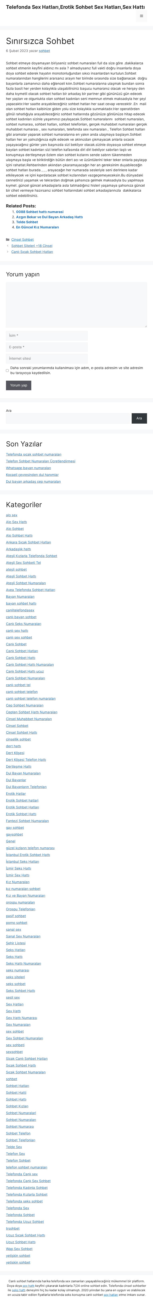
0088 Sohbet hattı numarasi (40, 212)
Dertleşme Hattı (18, 766)
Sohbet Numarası (20, 1127)
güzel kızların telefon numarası (30, 848)
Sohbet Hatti (16, 1093)
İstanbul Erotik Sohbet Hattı (28, 855)
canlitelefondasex (20, 610)
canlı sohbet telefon (22, 692)
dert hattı (13, 746)
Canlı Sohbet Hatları (22, 651)
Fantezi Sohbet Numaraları (27, 821)
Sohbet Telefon (18, 1133)
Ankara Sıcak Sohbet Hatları (28, 542)
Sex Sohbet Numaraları (24, 1038)
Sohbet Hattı (16, 1099)
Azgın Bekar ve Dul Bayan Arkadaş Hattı (49, 217)
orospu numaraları (20, 902)
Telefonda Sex (17, 1208)
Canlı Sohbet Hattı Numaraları (30, 665)
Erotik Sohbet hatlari (22, 800)
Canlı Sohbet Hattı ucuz (25, 671)
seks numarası (17, 970)
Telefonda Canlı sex (22, 1174)
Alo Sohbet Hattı (19, 536)
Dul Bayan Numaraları (23, 773)
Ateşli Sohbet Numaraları (26, 583)
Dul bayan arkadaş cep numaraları (33, 482)
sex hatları (111, 1295)
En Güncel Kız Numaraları (37, 227)
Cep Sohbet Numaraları (24, 705)
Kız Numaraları (17, 882)
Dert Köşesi (15, 753)
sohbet (11, 1079)
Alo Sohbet (15, 529)
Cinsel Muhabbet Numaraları (29, 719)
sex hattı (28, 1286)
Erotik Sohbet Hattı (21, 814)
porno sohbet (16, 923)
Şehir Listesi (16, 943)
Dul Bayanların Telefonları (26, 787)
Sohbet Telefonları (20, 1140)
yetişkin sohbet (18, 1256)
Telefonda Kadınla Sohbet (27, 1188)
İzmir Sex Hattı (17, 875)
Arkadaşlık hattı (18, 549)
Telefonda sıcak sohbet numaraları (33, 454)
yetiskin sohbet (18, 1262)
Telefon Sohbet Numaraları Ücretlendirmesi (40, 461)
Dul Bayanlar (16, 780)
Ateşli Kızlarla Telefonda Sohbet (31, 556)
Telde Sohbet (27, 222)
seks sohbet (16, 984)
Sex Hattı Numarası (21, 1018)
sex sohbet (15, 1031)
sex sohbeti (15, 1045)
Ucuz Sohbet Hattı (20, 1242)
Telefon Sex (15, 1154)
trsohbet (13, 1228)
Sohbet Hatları (17, 1086)
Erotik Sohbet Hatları (22, 807)
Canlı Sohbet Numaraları (25, 678)
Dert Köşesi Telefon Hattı (26, 760)
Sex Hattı (13, 1011)
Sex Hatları (15, 1004)
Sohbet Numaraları (21, 1120)
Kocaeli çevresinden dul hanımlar (32, 475)
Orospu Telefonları (20, 909)
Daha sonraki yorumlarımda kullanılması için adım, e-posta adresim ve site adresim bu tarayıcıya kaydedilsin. (76, 370)
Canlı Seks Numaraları (23, 624)
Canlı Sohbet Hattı (20, 658)
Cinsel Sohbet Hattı (21, 733)
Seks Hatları (15, 950)
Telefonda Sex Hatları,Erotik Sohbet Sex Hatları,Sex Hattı (75, 7)
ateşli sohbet (16, 569)
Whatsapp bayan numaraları (28, 468)
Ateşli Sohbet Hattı (21, 576)
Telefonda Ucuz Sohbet (25, 1222)
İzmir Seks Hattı (18, 868)
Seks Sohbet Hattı (20, 991)
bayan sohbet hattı (21, 603)
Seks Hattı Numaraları (23, 964)
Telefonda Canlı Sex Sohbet (28, 1181)
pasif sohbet (16, 916)
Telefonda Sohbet (20, 1215)
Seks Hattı (14, 957)
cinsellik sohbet (18, 739)
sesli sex (13, 997)
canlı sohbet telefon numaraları (31, 699)
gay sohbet (15, 828)
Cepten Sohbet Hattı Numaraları (31, 712)
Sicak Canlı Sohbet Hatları (27, 1059)
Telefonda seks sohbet (24, 1201)
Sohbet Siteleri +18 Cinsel (31, 246)
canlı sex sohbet (19, 637)
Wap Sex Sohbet (19, 1249)
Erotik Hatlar (16, 794)
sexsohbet (14, 1052)
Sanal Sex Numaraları (23, 936)
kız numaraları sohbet (23, 889)
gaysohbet (14, 834)
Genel (10, 841)
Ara (9, 411)
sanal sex (13, 930)
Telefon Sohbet (18, 1161)
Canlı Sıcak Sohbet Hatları (32, 252)
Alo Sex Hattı (16, 522)
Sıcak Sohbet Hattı (21, 1065)
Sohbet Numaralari (21, 1113)
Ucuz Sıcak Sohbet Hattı (25, 1235)
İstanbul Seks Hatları (22, 862)
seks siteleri (15, 977)
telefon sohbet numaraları (26, 1167)
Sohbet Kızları (17, 1106)
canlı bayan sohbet (21, 617)
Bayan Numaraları (20, 597)
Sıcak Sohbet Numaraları (26, 1072)
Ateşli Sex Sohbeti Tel (23, 563)
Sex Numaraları (18, 1025)
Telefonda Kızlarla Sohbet (26, 1194)
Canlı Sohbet (16, 644)
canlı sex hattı (17, 631)
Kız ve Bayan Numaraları (25, 896)
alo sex (11, 515)
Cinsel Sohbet (22, 240)
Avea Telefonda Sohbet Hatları (30, 590)
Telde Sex (14, 1147)
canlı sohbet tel (18, 685)
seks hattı (19, 1290)
